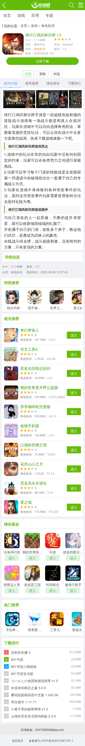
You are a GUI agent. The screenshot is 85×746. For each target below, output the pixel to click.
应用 (35, 15)
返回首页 (17, 740)
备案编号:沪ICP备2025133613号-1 (51, 740)
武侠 (28, 73)
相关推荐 (31, 83)
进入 (74, 335)
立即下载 (42, 61)
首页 (7, 15)
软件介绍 (10, 83)
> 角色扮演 (46, 25)
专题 (49, 15)
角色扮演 (39, 49)
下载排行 (74, 83)
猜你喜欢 (53, 83)
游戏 (21, 15)
